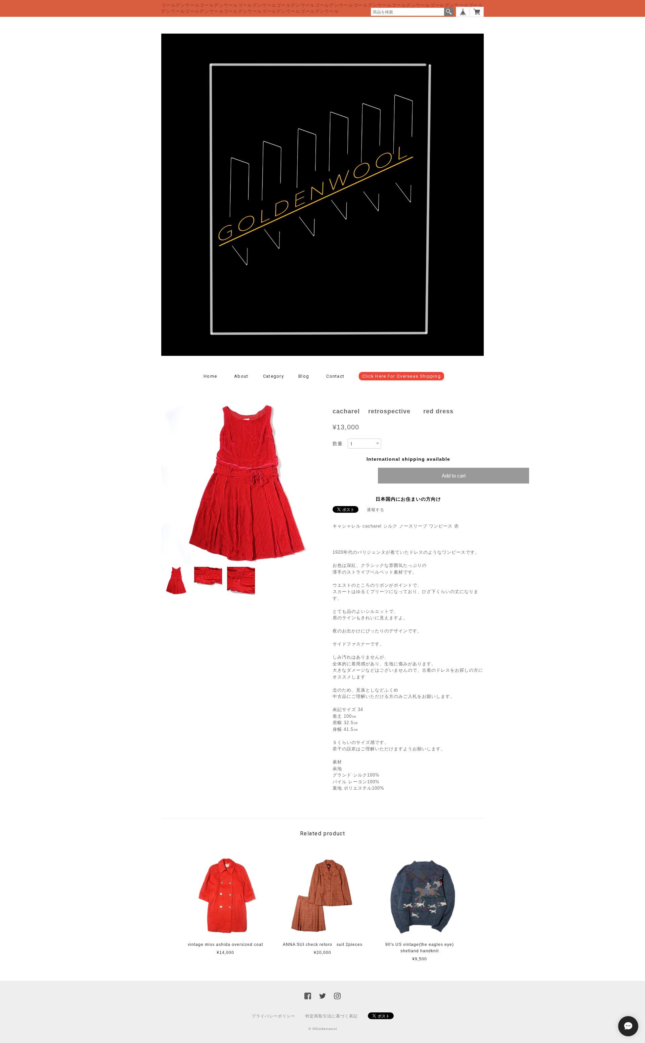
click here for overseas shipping (401, 376)
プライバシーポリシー (273, 1016)
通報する (375, 509)
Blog (303, 376)
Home (210, 376)
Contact (335, 376)
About (241, 376)
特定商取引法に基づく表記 (331, 1016)
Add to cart (454, 475)
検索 (449, 12)
